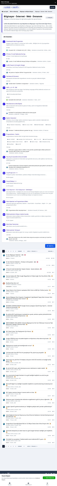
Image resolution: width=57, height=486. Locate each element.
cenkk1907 (16, 114)
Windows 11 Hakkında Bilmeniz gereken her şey (20, 130)
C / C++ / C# (38, 139)
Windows (49, 124)
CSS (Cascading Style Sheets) (15, 94)
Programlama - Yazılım (12, 134)
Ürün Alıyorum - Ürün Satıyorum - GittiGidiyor (19, 190)
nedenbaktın (14, 284)
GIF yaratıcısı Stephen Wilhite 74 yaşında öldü (20, 72)
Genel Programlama (48, 139)
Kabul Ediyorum (50, 477)
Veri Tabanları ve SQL (45, 141)
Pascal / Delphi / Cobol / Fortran (16, 141)
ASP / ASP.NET (12, 139)
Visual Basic (11, 144)
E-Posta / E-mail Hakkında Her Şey (15, 54)
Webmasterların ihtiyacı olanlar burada (17, 214)
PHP (27, 141)
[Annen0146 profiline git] (7, 50)
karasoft (35, 210)
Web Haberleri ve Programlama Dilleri (17, 201)
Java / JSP (19, 144)
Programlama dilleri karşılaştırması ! (18, 210)
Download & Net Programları (14, 41)
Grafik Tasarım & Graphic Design (15, 65)
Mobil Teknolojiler (40, 124)
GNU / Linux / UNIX (28, 124)
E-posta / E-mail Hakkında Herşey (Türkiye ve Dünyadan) (22, 61)
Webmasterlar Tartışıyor (13, 230)
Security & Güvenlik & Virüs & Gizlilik (16, 157)
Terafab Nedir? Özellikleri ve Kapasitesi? (18, 83)
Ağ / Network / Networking (15, 124)
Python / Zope (34, 141)
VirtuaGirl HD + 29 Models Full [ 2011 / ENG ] (20, 50)
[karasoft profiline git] (7, 210)
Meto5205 (30, 100)
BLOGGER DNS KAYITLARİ (15, 100)
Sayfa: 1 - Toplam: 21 (31, 251)
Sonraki (20, 251)
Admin (44, 61)
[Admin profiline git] (7, 61)
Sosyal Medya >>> (11, 181)
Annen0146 (40, 50)
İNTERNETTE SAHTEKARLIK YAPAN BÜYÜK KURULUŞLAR (22, 112)
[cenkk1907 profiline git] (7, 113)
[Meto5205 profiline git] (7, 100)
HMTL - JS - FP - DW (11, 87)
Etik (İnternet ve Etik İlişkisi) (14, 103)
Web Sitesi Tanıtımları (12, 224)
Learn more (3, 2)
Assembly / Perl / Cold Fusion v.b (25, 139)
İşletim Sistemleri (11, 118)
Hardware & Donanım (12, 76)
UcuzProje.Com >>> (12, 173)
